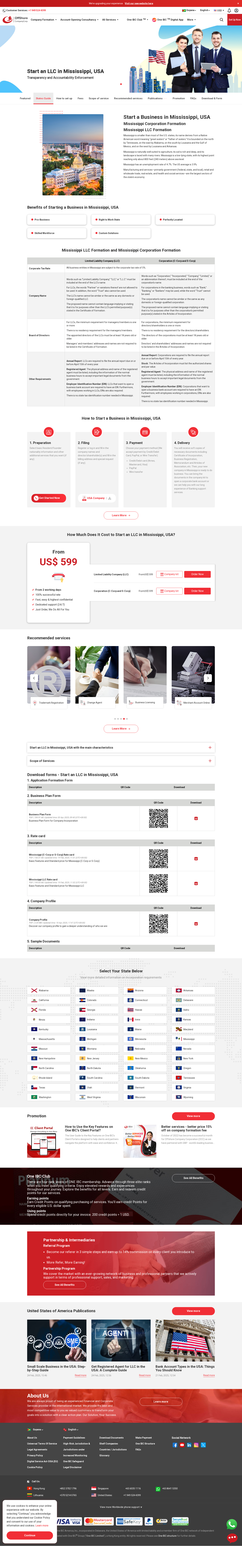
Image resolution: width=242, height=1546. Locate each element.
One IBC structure (167, 1535)
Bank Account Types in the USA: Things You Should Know (185, 1368)
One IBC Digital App (170, 19)
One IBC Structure (145, 1443)
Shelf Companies (108, 1443)
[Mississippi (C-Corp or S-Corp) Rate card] (196, 858)
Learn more (161, 1401)
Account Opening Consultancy (78, 19)
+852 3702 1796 (55, 1488)
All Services (109, 19)
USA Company (97, 498)
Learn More (119, 515)
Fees (80, 98)
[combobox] (219, 10)
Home (30, 29)
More (190, 19)
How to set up (64, 98)
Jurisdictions (70, 29)
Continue (29, 1535)
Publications (155, 98)
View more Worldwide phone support (120, 1507)
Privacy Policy (35, 1455)
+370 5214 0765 (55, 1495)
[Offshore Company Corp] (16, 19)
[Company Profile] (196, 923)
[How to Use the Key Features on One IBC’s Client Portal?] (43, 1141)
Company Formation (43, 19)
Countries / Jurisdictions (113, 1449)
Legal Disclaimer (72, 1467)
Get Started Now (49, 498)
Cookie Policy (34, 1467)
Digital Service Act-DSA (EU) (42, 1461)
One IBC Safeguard (73, 1461)
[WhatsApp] (232, 1524)
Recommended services (128, 98)
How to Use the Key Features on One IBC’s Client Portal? (89, 1128)
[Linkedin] (189, 1444)
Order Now (197, 574)
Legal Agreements (37, 1449)
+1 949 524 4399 (37, 10)
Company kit (171, 574)
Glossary (104, 1455)
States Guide (43, 98)
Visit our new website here (139, 3)
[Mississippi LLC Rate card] (196, 883)
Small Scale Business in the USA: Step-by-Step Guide (56, 1368)
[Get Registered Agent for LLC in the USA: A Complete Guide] (121, 1340)
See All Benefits (193, 1178)
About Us (32, 1437)
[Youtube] (182, 1444)
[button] (115, 719)
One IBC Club (136, 19)
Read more (80, 1375)
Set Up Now (235, 19)
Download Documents (111, 1437)
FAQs (193, 98)
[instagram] (196, 1444)
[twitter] (203, 1444)
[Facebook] (175, 1444)
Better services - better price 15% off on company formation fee (186, 1128)
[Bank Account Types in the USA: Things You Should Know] (185, 1340)
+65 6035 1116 (119, 1488)
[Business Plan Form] (196, 818)
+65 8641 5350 (170, 1488)
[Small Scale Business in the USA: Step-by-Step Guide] (56, 1340)
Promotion (179, 98)
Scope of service (99, 98)
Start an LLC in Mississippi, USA (97, 29)
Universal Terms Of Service (42, 1443)
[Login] (236, 10)
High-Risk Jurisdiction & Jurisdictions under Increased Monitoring (76, 1449)
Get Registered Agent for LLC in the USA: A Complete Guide (118, 1368)
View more (193, 1116)
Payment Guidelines (74, 1437)
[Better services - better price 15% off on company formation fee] (139, 1141)
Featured (25, 98)
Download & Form (212, 98)
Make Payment (143, 1437)
